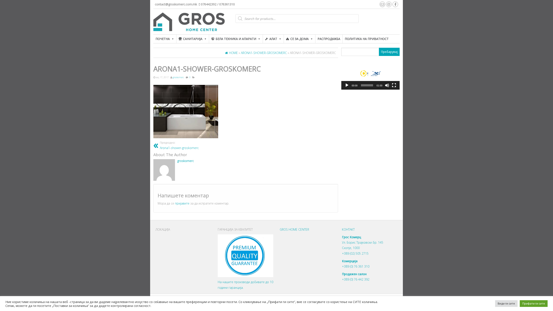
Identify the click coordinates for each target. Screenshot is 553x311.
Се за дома (299, 39)
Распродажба (329, 39)
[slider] (367, 85)
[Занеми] (387, 85)
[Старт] (347, 85)
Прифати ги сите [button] (533, 303)
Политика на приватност (367, 39)
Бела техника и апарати (236, 39)
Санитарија (192, 39)
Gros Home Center (294, 229)
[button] (370, 73)
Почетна (163, 39)
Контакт (348, 229)
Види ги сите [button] (506, 303)
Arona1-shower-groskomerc (179, 145)
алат (273, 39)
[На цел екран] (394, 85)
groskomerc (178, 77)
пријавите (182, 203)
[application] (370, 73)
